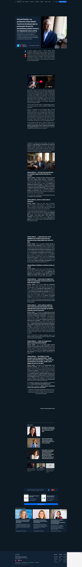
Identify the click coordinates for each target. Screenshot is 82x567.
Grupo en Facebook (24, 562)
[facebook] (25, 46)
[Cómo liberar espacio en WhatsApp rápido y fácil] (43, 498)
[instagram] (23, 46)
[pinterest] (26, 46)
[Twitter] (17, 560)
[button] (16, 2)
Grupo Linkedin (37, 562)
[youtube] (20, 46)
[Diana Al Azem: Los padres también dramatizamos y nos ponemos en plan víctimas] (23, 514)
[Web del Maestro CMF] (18, 45)
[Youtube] (15, 560)
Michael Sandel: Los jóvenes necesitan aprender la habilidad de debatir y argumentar (41, 469)
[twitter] (21, 46)
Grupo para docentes (62, 1)
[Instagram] (18, 560)
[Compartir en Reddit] (25, 54)
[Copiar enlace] (25, 56)
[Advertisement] (41, 9)
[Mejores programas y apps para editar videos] (26, 498)
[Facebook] (20, 560)
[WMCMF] (21, 560)
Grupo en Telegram (17, 562)
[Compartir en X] (25, 53)
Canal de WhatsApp (30, 562)
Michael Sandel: (47, 104)
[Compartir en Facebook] (25, 51)
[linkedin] (24, 46)
